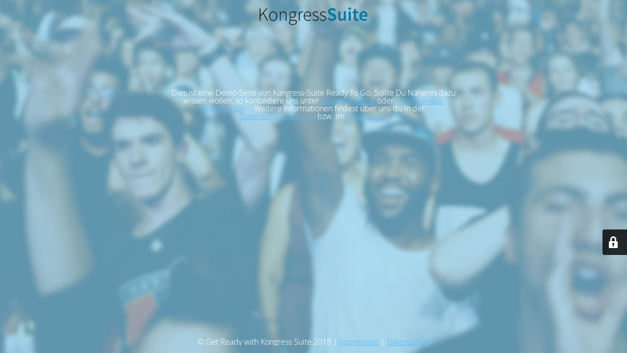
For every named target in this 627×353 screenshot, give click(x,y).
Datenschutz (408, 341)
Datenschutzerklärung (277, 116)
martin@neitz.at (348, 100)
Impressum (366, 116)
